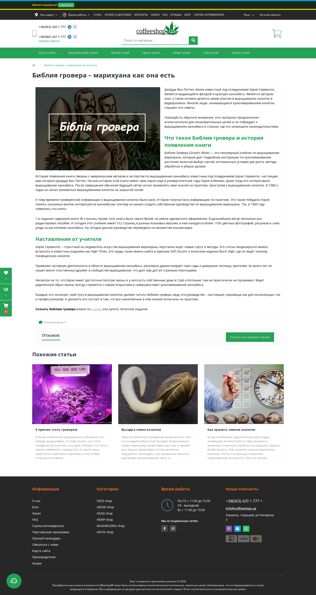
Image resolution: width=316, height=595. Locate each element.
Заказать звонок (49, 40)
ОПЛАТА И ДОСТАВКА (118, 15)
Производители (43, 557)
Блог (35, 507)
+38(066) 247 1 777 (52, 37)
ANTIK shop (105, 532)
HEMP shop (105, 520)
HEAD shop (105, 513)
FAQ (165, 15)
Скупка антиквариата (48, 526)
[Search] (193, 40)
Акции (36, 563)
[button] (46, 15)
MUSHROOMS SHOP (83, 53)
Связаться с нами (45, 544)
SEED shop (104, 501)
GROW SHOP (120, 53)
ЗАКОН (155, 15)
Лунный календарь (46, 538)
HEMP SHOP (181, 53)
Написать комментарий (250, 337)
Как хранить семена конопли (231, 430)
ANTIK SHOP (241, 53)
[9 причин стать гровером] (72, 394)
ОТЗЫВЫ (175, 15)
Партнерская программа (50, 532)
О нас (36, 501)
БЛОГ (187, 15)
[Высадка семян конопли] (158, 394)
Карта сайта (41, 551)
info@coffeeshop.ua (241, 508)
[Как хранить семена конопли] (244, 394)
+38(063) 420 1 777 (52, 27)
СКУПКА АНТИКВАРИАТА (209, 15)
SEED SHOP (47, 53)
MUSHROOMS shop (111, 526)
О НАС (98, 15)
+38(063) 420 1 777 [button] (242, 501)
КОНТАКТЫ (141, 15)
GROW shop (105, 507)
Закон (36, 513)
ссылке (96, 309)
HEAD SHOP (151, 53)
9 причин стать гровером (56, 430)
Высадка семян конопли (141, 430)
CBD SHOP (211, 53)
